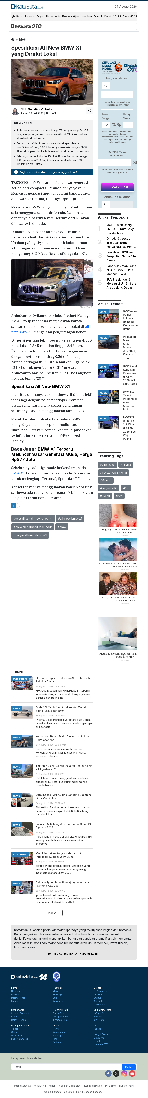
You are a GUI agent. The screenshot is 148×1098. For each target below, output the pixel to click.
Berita (19, 16)
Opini (14, 1032)
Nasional (15, 991)
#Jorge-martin (108, 488)
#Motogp (105, 480)
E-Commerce (101, 991)
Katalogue (58, 1035)
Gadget (98, 1001)
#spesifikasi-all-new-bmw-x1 (33, 518)
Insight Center (101, 1034)
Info (96, 1025)
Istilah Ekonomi (19, 1020)
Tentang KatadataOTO (62, 953)
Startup (98, 998)
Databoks (99, 1038)
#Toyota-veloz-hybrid (113, 472)
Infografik (99, 1013)
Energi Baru (59, 1013)
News (56, 1029)
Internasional (18, 998)
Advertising (40, 1085)
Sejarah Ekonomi (20, 1013)
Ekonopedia (53, 16)
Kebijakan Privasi (93, 1085)
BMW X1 (18, 473)
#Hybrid (105, 495)
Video (56, 1025)
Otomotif (128, 16)
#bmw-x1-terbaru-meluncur (33, 527)
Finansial (30, 16)
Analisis (98, 1016)
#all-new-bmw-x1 (70, 518)
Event (97, 1041)
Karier (52, 1085)
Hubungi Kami (89, 953)
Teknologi (99, 1004)
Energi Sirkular (60, 1016)
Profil (14, 1016)
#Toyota (126, 464)
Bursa (56, 998)
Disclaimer (110, 1085)
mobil (23, 39)
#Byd (119, 495)
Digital (40, 16)
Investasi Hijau (60, 1020)
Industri (15, 994)
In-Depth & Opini (111, 16)
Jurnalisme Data (90, 16)
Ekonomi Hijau (70, 16)
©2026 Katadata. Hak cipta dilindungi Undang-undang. (73, 1092)
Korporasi (58, 1001)
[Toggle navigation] (132, 26)
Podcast (57, 1042)
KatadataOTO (101, 1044)
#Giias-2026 (107, 464)
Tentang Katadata (21, 1085)
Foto (55, 1039)
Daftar (128, 1067)
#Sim (126, 488)
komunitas (20, 854)
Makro (56, 991)
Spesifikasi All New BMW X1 (40, 386)
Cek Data (99, 1020)
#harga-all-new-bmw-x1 (30, 535)
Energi (14, 1001)
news (16, 737)
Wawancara (17, 1035)
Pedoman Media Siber (69, 1085)
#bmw (62, 527)
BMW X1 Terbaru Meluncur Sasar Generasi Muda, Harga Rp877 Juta (51, 454)
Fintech (98, 994)
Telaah (14, 1029)
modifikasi (20, 679)
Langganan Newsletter (26, 1058)
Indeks (52, 912)
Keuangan (58, 994)
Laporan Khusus (19, 1039)
